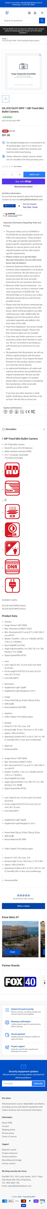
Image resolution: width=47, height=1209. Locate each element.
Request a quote (9, 1150)
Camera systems (9, 1156)
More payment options (23, 186)
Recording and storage (12, 1160)
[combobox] (23, 20)
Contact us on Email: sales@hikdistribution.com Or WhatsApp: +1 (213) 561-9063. (23, 4)
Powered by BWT (29, 1197)
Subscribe (38, 1083)
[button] (7, 166)
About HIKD (7, 1123)
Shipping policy (8, 1129)
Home (4, 39)
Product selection (9, 1153)
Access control (8, 1163)
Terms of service (9, 1136)
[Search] (42, 20)
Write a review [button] (23, 906)
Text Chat (27, 207)
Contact (5, 1126)
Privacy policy (8, 1133)
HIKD (20, 1197)
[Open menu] (42, 13)
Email (35, 207)
